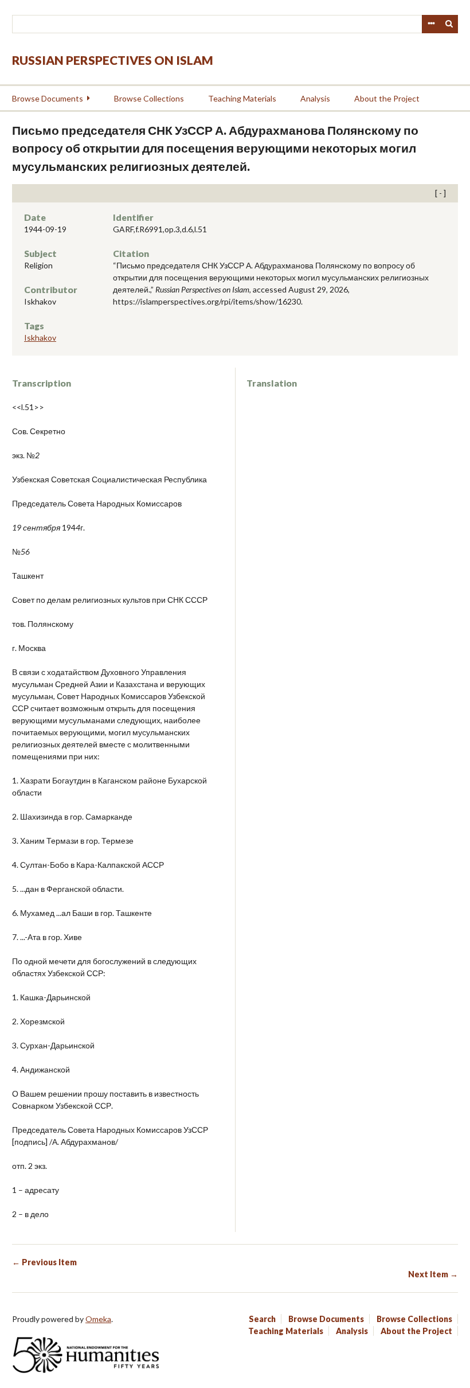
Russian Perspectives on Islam (112, 60)
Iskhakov (40, 337)
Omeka (98, 1319)
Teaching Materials (242, 98)
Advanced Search (431, 24)
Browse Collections (149, 98)
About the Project (387, 98)
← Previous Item (44, 1262)
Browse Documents (47, 98)
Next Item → (433, 1274)
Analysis (315, 98)
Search (449, 24)
